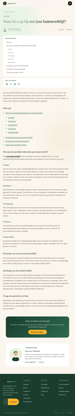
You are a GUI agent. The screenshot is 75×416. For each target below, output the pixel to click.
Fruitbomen (26, 391)
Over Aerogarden (64, 384)
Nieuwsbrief (62, 394)
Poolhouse (10, 59)
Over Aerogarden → (31, 362)
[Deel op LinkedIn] (7, 84)
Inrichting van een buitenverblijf (15, 69)
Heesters (26, 384)
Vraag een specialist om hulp (14, 72)
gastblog (6, 16)
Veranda (10, 49)
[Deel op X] (11, 84)
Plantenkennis (45, 388)
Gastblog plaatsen (64, 391)
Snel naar (9, 42)
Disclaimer (69, 412)
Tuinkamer (10, 52)
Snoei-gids (44, 384)
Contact (61, 388)
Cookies (62, 412)
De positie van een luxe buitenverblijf (17, 66)
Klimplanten (26, 398)
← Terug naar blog (8, 12)
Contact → (42, 362)
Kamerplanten (27, 401)
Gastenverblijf (11, 62)
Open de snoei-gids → (37, 332)
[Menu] (70, 3)
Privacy (56, 412)
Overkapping (11, 56)
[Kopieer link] (19, 84)
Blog (42, 394)
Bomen (25, 388)
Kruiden (25, 394)
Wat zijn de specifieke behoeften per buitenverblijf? (21, 46)
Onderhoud (44, 391)
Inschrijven (13, 402)
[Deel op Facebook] (15, 84)
